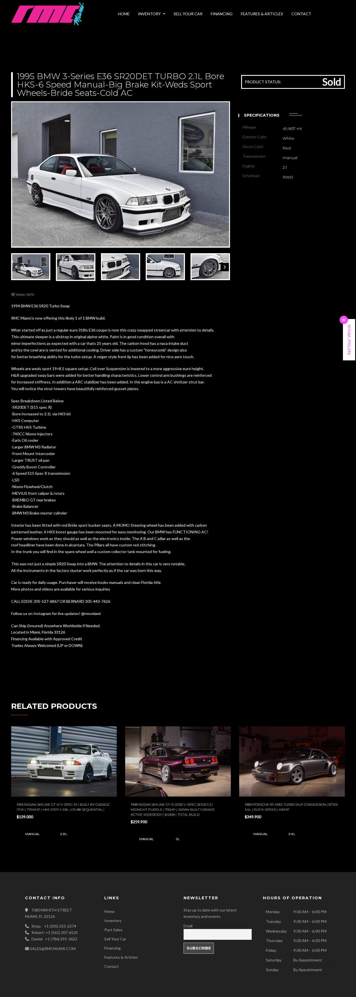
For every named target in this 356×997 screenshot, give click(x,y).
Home (109, 911)
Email (188, 925)
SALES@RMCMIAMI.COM (53, 948)
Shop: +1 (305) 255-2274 (53, 926)
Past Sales (113, 929)
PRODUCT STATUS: (263, 81)
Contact (111, 966)
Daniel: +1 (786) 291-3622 (54, 938)
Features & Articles (121, 957)
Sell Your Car (115, 938)
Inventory (113, 920)
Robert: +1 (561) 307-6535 (54, 932)
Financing (112, 948)
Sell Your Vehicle (348, 340)
